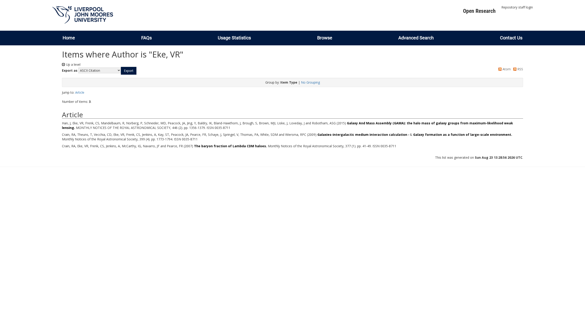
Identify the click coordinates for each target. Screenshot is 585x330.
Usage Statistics (234, 38)
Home (69, 38)
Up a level (72, 64)
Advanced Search (416, 38)
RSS (519, 69)
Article (79, 92)
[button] (128, 71)
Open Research (479, 11)
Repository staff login (517, 7)
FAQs (146, 38)
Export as (69, 70)
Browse (324, 38)
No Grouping (310, 82)
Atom (506, 69)
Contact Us (511, 38)
